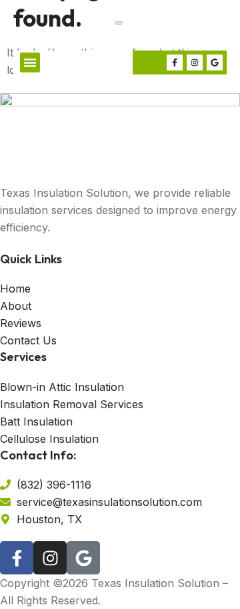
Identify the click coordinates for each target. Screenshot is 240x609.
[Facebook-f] (175, 62)
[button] (30, 62)
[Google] (215, 62)
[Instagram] (195, 62)
